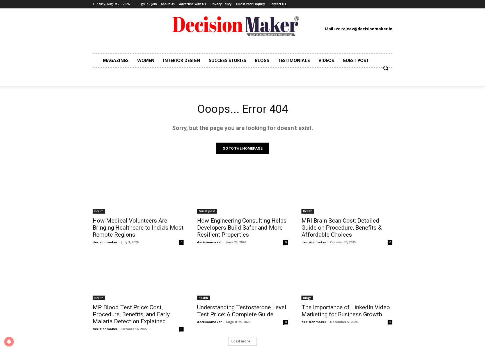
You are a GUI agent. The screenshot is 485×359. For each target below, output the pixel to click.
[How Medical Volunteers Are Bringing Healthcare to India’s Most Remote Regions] (138, 191)
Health (99, 211)
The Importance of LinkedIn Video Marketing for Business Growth (345, 311)
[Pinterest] (343, 4)
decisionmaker (105, 242)
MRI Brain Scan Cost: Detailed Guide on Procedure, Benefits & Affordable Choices (341, 227)
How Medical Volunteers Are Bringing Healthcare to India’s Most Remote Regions (138, 227)
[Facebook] (318, 4)
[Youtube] (360, 4)
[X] (352, 4)
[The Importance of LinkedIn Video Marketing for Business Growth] (346, 277)
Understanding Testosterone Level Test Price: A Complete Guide (241, 311)
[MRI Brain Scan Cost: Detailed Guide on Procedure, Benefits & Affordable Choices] (346, 191)
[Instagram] (326, 4)
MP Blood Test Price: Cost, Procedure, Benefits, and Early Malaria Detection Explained (131, 314)
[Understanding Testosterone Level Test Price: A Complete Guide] (242, 277)
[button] (385, 68)
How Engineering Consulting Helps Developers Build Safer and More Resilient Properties (242, 227)
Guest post (207, 211)
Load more (240, 341)
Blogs (307, 298)
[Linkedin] (335, 4)
